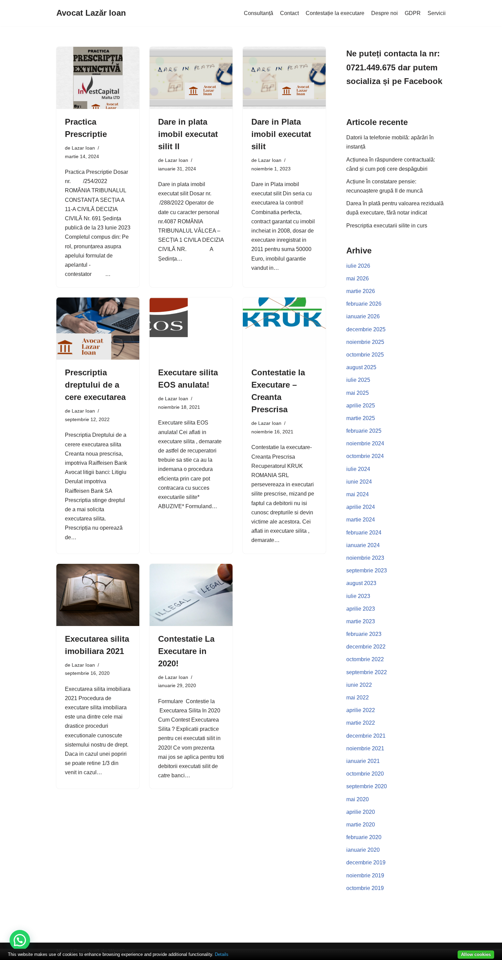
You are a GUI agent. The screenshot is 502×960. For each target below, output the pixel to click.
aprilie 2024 (360, 507)
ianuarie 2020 (363, 850)
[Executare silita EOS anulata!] (191, 328)
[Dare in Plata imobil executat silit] (284, 78)
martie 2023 (360, 621)
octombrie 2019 (365, 888)
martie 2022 (360, 723)
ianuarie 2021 (363, 761)
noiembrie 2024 (365, 443)
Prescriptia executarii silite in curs (386, 225)
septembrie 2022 (366, 672)
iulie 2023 (358, 596)
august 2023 (361, 583)
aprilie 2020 (360, 812)
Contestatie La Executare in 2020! (186, 651)
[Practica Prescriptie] (97, 78)
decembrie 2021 (366, 736)
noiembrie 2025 (365, 342)
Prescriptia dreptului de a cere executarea (95, 385)
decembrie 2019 (366, 862)
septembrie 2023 (366, 570)
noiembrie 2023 (365, 558)
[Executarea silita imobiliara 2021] (97, 595)
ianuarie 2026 (363, 316)
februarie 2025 (363, 431)
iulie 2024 (358, 469)
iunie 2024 (359, 482)
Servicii (437, 13)
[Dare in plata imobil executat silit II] (191, 78)
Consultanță (258, 13)
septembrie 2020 (366, 786)
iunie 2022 (359, 685)
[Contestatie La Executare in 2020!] (191, 595)
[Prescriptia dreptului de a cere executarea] (97, 328)
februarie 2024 (363, 532)
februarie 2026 (363, 304)
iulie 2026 (358, 266)
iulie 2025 (358, 380)
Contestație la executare (335, 13)
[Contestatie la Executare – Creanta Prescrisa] (284, 328)
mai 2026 (357, 278)
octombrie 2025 (365, 355)
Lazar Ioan (83, 148)
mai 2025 (357, 393)
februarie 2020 (363, 837)
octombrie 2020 (365, 774)
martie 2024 (360, 520)
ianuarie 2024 (363, 545)
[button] (20, 940)
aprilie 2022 (360, 710)
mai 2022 (357, 697)
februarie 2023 (363, 634)
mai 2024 (357, 494)
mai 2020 (357, 799)
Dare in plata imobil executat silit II (188, 134)
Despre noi (384, 13)
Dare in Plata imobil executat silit (281, 134)
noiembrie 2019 (365, 875)
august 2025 (361, 367)
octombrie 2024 (365, 456)
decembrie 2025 (366, 329)
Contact (289, 13)
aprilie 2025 (360, 405)
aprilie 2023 (360, 609)
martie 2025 (360, 418)
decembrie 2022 (366, 647)
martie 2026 (360, 291)
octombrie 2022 (365, 659)
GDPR (413, 13)
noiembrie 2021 (365, 748)
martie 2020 (360, 824)
